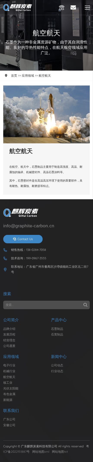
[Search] (85, 305)
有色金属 (9, 394)
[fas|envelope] (74, 7)
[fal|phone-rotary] (62, 7)
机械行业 (9, 371)
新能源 (7, 400)
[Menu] (87, 7)
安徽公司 (9, 425)
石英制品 (57, 334)
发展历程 (9, 334)
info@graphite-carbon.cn (28, 225)
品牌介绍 (9, 329)
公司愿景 (9, 346)
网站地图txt (60, 452)
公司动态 (57, 365)
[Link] (18, 7)
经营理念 (9, 340)
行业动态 (57, 371)
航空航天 (45, 76)
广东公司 (9, 419)
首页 (14, 76)
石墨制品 (57, 329)
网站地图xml (40, 452)
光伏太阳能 (10, 388)
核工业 (7, 382)
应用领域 (28, 76)
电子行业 (9, 365)
